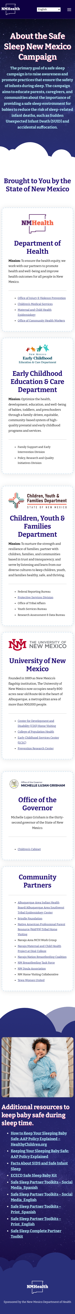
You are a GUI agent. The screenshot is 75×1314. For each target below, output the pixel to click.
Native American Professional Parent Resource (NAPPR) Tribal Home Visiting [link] (41, 929)
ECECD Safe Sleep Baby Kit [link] (34, 1175)
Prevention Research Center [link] (36, 748)
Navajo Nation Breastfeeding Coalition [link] (42, 957)
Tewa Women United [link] (31, 980)
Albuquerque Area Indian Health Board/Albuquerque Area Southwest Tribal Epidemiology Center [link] (41, 907)
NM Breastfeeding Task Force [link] (36, 962)
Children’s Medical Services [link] (35, 304)
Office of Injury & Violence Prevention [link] (42, 298)
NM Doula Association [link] (32, 968)
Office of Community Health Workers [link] (41, 320)
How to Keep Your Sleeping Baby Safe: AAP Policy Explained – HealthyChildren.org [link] (39, 1139)
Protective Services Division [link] (35, 597)
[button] (69, 9)
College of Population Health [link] (36, 731)
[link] (11, 9)
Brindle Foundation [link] (30, 918)
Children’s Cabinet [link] (29, 849)
